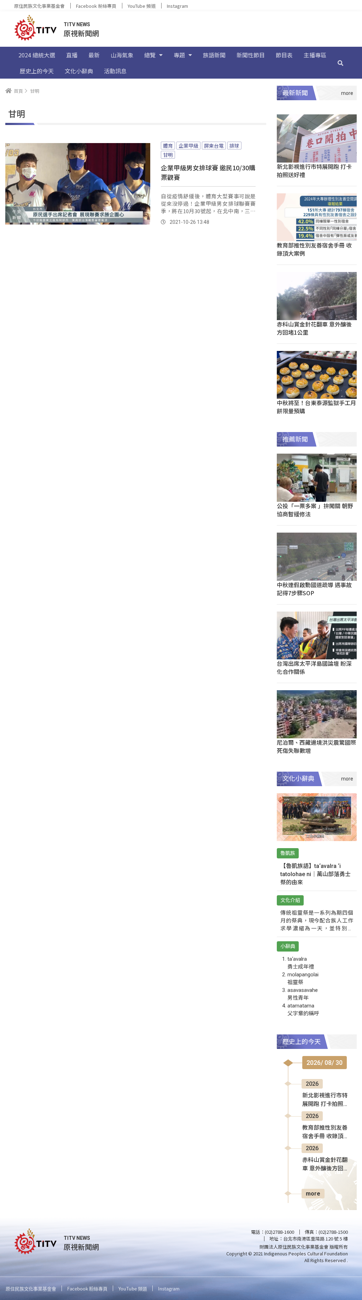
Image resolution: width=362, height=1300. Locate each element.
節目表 (284, 55)
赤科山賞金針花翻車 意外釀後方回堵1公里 (314, 328)
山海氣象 (122, 55)
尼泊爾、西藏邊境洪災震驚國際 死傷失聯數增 (316, 746)
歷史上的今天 (37, 71)
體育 (168, 145)
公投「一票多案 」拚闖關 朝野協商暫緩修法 (315, 509)
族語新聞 (214, 55)
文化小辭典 (79, 71)
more (313, 1193)
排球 (234, 145)
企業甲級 (188, 145)
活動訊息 (115, 71)
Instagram (177, 5)
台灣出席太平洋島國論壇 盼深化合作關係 (314, 667)
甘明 (168, 154)
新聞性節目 (251, 55)
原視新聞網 (81, 33)
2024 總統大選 (36, 55)
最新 (94, 55)
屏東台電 (214, 145)
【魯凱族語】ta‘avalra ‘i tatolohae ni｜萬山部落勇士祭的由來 (315, 874)
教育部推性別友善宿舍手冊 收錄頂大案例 (314, 249)
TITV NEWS (77, 24)
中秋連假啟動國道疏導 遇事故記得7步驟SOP (314, 588)
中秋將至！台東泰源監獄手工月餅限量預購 (316, 406)
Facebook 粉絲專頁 (96, 5)
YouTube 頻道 (142, 5)
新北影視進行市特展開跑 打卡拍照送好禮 (314, 170)
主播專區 (315, 55)
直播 (71, 55)
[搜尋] (340, 62)
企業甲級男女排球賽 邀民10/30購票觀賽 (208, 172)
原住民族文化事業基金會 (39, 5)
